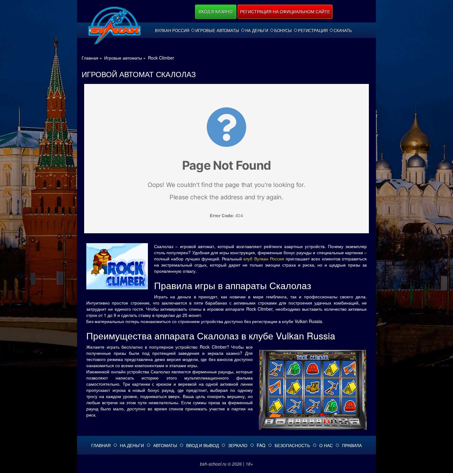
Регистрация (313, 30)
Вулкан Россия (172, 30)
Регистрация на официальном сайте (285, 11)
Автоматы (165, 445)
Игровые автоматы (217, 30)
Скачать (343, 30)
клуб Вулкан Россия (263, 258)
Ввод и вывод (202, 445)
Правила (352, 445)
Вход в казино (216, 11)
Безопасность (292, 445)
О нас (326, 445)
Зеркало (237, 445)
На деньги (256, 30)
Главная (101, 445)
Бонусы (283, 30)
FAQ (261, 445)
